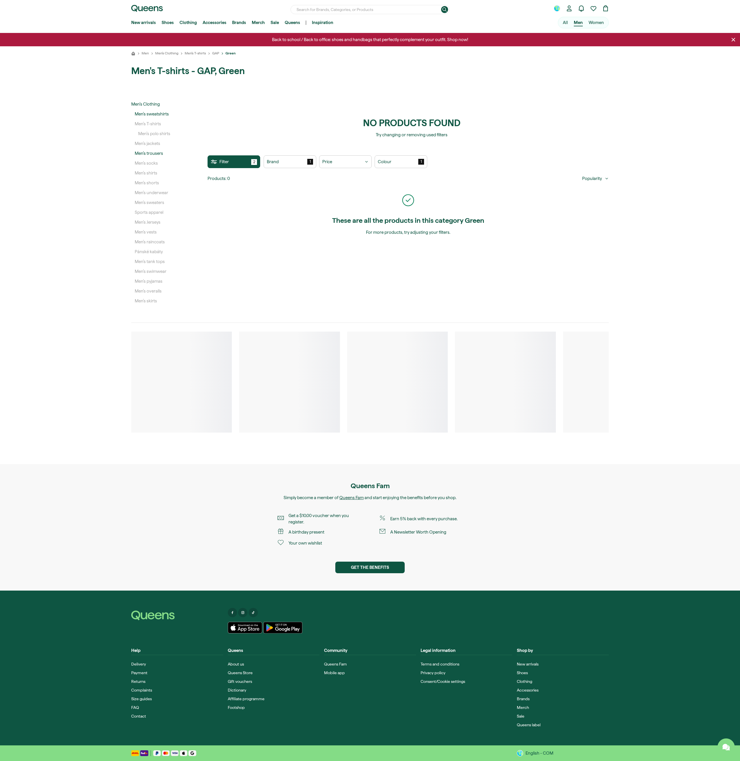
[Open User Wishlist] (593, 8)
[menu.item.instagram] (242, 612)
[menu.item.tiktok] (253, 612)
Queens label (529, 725)
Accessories (214, 22)
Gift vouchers (240, 681)
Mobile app (334, 672)
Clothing (188, 22)
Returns (138, 681)
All (565, 22)
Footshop (236, 707)
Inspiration (322, 22)
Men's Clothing (145, 104)
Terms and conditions (440, 664)
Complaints (141, 690)
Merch (258, 22)
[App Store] (245, 627)
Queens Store (240, 672)
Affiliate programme (246, 698)
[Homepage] (177, 615)
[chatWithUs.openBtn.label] (726, 747)
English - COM (539, 753)
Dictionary (237, 690)
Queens (292, 22)
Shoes (168, 22)
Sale (275, 22)
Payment (139, 672)
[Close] (733, 39)
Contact (138, 716)
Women (596, 22)
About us (236, 664)
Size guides (141, 698)
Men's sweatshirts (152, 114)
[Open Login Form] (569, 8)
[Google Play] (282, 627)
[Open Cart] (605, 8)
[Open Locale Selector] (557, 8)
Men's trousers (149, 153)
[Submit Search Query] (444, 9)
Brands (239, 22)
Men (578, 22)
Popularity (592, 178)
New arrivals (143, 22)
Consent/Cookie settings (443, 681)
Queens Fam (351, 497)
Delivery (138, 664)
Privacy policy (433, 672)
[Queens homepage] (147, 8)
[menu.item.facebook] (232, 612)
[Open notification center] (581, 8)
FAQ (135, 707)
